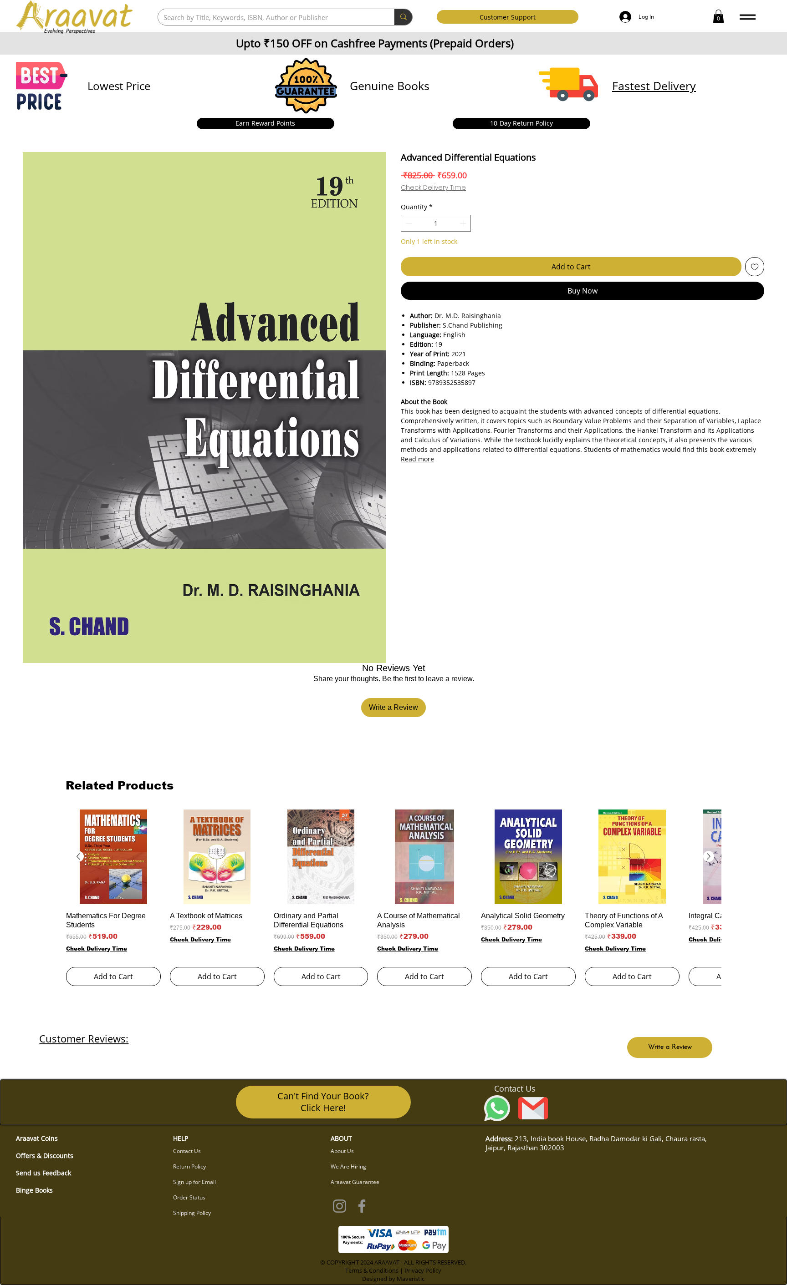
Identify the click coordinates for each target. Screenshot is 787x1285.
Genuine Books (389, 85)
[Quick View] (113, 856)
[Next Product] (708, 856)
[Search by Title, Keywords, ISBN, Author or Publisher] (403, 17)
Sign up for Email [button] (194, 1182)
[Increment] (464, 223)
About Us (342, 1151)
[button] (718, 16)
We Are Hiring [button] (348, 1166)
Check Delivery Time (433, 188)
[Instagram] (339, 1206)
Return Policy (189, 1166)
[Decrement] (408, 223)
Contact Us (187, 1151)
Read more (417, 459)
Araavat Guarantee (355, 1182)
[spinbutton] (436, 223)
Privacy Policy (422, 1270)
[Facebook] (362, 1206)
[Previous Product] (78, 856)
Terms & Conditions (372, 1270)
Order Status (189, 1197)
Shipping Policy (192, 1213)
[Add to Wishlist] (754, 266)
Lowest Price (118, 85)
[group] (393, 897)
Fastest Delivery (654, 85)
